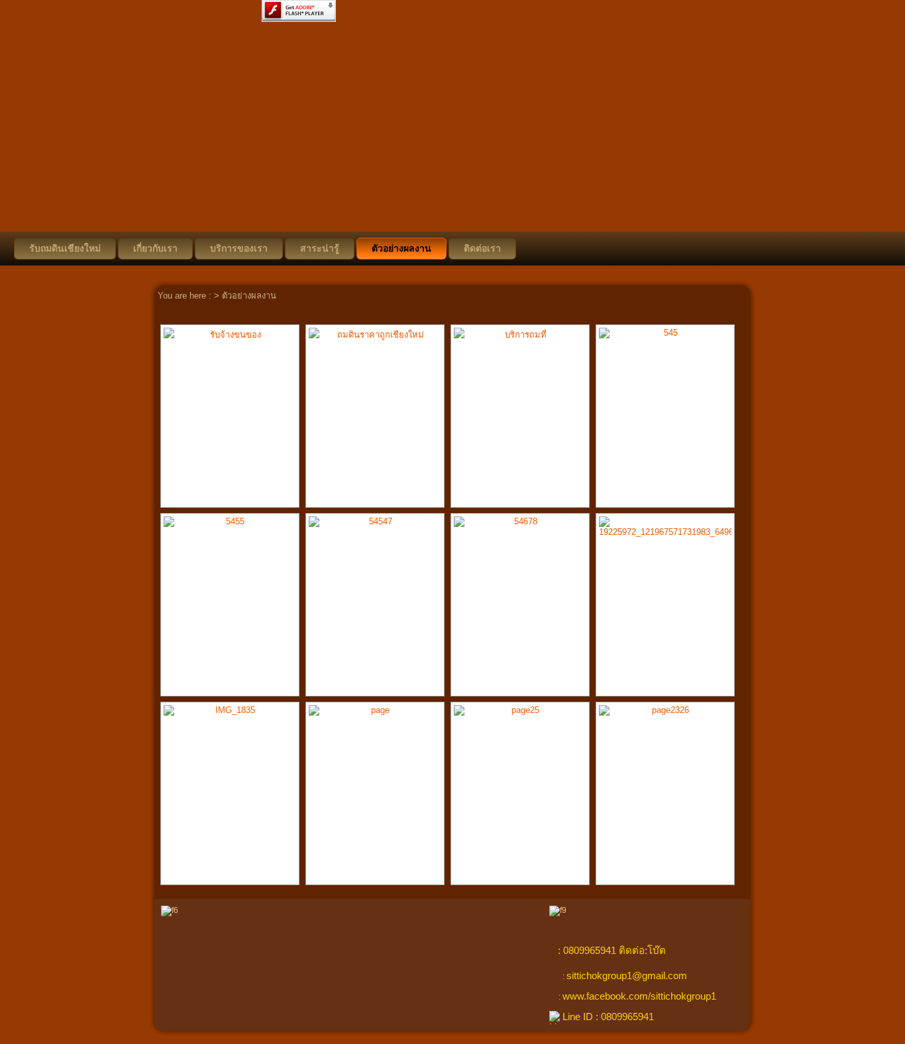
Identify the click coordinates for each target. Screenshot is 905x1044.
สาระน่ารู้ (319, 248)
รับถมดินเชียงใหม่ (65, 248)
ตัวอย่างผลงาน (401, 248)
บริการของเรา (239, 248)
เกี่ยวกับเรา (155, 248)
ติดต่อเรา (482, 248)
